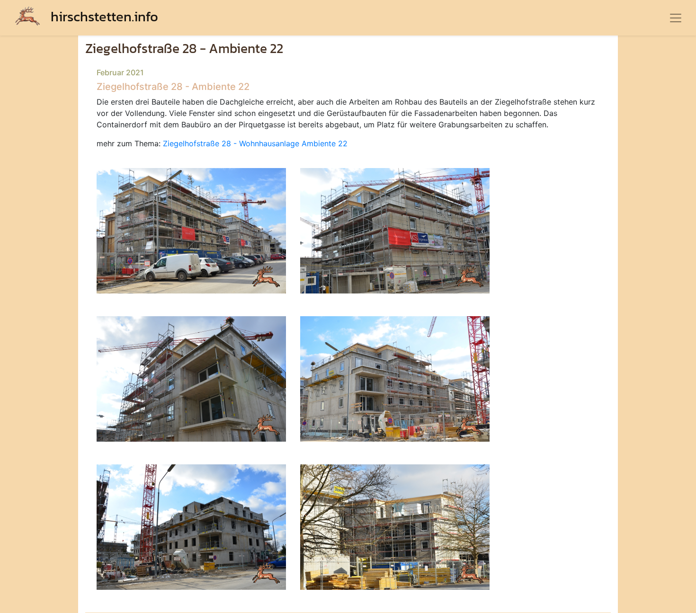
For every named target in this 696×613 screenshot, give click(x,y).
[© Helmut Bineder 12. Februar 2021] (191, 230)
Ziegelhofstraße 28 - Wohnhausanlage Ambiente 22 (255, 143)
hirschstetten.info (102, 16)
